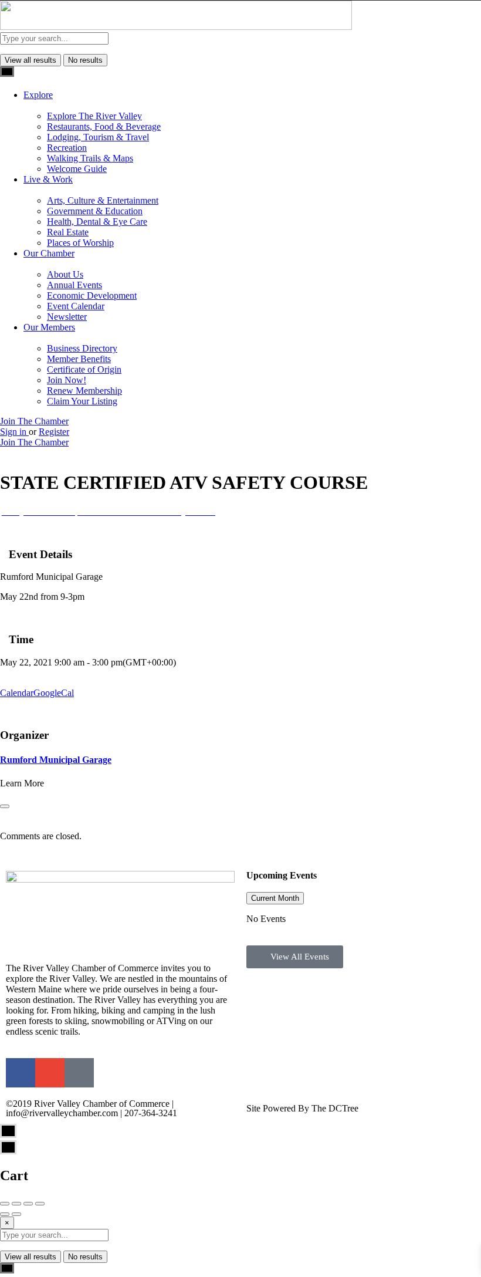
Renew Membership (84, 391)
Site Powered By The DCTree (302, 1108)
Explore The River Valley (94, 116)
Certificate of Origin (84, 369)
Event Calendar (75, 306)
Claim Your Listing (82, 401)
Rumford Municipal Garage (55, 760)
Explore (38, 95)
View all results (30, 60)
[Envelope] (50, 1072)
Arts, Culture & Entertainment (102, 200)
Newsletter (67, 317)
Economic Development (92, 295)
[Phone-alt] (79, 1072)
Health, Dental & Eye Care (97, 222)
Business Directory (82, 348)
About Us (65, 274)
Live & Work (48, 179)
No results (85, 60)
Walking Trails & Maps (90, 158)
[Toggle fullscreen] (28, 1203)
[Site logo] (176, 27)
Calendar (16, 693)
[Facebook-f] (20, 1072)
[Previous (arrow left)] (4, 1214)
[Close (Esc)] (4, 1203)
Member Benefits (79, 359)
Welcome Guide (77, 169)
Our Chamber (48, 253)
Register (54, 432)
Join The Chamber (34, 421)
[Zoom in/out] (40, 1203)
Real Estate (68, 232)
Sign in (14, 432)
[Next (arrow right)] (16, 1214)
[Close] (4, 806)
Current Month (275, 898)
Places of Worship (80, 243)
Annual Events (74, 285)
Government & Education (95, 211)
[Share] (16, 1203)
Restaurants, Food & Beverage (104, 126)
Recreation (67, 148)
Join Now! (66, 380)
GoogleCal (53, 693)
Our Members (49, 327)
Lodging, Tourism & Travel (98, 137)
